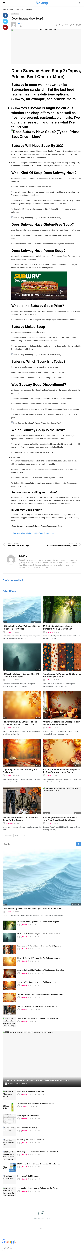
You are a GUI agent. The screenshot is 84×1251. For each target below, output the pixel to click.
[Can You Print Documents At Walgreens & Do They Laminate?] (9, 1191)
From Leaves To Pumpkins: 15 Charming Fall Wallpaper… (39, 946)
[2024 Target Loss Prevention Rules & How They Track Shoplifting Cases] (62, 800)
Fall (5, 622)
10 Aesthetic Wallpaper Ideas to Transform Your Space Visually (57, 627)
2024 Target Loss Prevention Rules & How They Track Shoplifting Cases (60, 818)
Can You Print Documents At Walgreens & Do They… (37, 1188)
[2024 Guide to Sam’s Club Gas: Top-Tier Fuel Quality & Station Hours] (42, 1059)
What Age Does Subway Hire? (28, 1115)
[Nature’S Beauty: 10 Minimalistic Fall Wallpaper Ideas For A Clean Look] (22, 705)
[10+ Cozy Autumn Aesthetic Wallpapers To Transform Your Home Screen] (62, 753)
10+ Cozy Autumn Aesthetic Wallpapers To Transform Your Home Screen (61, 771)
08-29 (57, 680)
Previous (8, 836)
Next (16, 836)
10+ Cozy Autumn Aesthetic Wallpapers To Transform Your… (40, 994)
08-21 (18, 823)
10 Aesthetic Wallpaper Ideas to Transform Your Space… (38, 921)
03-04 (32, 1106)
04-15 (31, 1094)
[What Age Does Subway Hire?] (9, 1119)
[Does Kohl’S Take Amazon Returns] (9, 1095)
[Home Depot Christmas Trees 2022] (9, 1143)
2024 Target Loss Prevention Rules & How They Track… (38, 1018)
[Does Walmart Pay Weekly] (9, 1131)
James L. (10, 823)
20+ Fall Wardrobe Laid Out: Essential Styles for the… (38, 1006)
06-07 (31, 1143)
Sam (7, 1032)
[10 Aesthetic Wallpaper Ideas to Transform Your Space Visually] (62, 609)
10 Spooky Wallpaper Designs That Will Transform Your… (39, 934)
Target (46, 813)
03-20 (31, 1179)
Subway (15, 14)
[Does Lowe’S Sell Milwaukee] (9, 1179)
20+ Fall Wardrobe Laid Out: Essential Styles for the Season (20, 818)
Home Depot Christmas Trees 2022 (30, 1140)
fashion (6, 813)
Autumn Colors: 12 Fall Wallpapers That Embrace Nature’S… (40, 970)
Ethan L (21, 23)
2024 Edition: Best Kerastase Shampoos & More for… (37, 1103)
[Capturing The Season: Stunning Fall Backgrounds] (22, 753)
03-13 (17, 632)
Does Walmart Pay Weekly (27, 1127)
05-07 (31, 1118)
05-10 (31, 1191)
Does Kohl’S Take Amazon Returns (30, 1091)
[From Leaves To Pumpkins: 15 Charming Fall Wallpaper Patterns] (62, 657)
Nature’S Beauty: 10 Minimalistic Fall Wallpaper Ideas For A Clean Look (20, 723)
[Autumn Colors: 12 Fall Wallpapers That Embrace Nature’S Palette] (62, 705)
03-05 (57, 823)
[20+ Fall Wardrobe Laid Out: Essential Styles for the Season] (22, 800)
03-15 (31, 1131)
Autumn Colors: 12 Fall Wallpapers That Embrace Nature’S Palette (61, 723)
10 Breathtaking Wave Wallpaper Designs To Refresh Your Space (22, 627)
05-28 (20, 26)
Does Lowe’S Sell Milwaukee (28, 1176)
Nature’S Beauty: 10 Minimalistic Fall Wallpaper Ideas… (38, 958)
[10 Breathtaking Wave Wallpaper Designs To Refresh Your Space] (22, 609)
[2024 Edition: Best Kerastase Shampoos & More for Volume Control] (9, 1107)
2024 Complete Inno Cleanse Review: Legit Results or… (38, 1164)
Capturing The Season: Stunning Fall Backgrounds (20, 771)
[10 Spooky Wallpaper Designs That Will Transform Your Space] (22, 657)
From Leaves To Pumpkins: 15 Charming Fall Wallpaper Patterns (62, 675)
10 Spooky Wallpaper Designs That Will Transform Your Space (21, 675)
